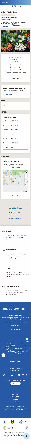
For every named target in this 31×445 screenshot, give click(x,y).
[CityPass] (14, 5)
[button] (21, 5)
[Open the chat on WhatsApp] (26, 436)
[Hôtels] (12, 5)
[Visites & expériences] (15, 5)
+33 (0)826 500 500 (15, 329)
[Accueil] (11, 5)
